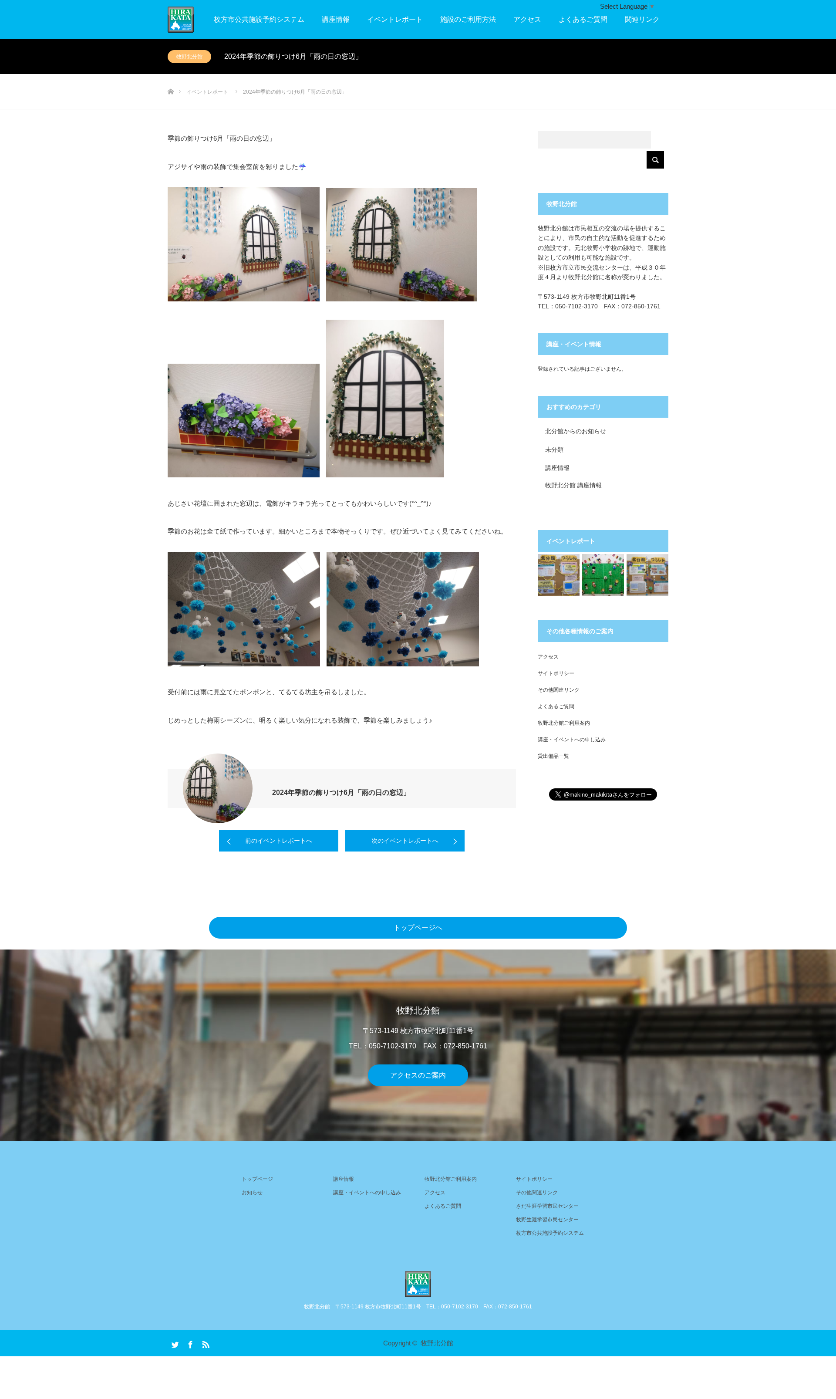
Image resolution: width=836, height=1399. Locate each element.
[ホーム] (170, 77)
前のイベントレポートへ (278, 840)
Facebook (189, 1342)
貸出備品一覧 (553, 756)
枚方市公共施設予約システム (259, 19)
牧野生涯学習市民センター (547, 1220)
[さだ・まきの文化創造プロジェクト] (194, 20)
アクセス (527, 19)
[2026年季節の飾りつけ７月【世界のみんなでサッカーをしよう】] (603, 575)
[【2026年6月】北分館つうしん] (647, 575)
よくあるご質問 (583, 19)
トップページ (257, 1179)
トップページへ (418, 927)
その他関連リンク (559, 690)
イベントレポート (395, 19)
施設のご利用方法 (468, 19)
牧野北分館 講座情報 (573, 485)
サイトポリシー (556, 673)
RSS (204, 1342)
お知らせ (252, 1192)
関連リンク (642, 19)
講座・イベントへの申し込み (572, 740)
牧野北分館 (189, 57)
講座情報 (336, 19)
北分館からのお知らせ (575, 431)
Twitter (174, 1342)
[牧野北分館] (418, 1284)
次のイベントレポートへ (404, 840)
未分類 (554, 449)
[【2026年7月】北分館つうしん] (559, 575)
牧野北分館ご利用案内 (564, 723)
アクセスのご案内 (418, 1075)
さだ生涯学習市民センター (547, 1206)
